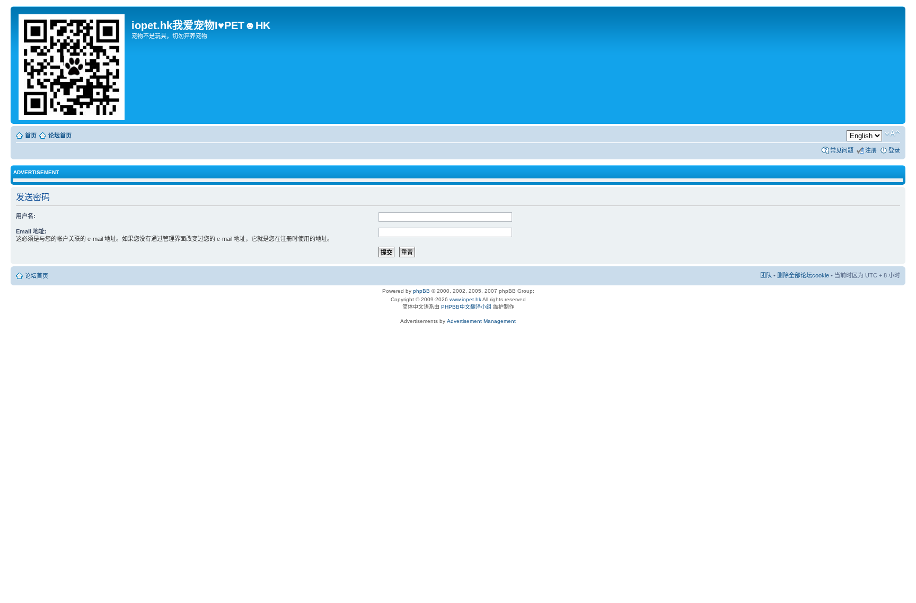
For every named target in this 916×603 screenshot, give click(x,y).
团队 (766, 275)
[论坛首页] (72, 65)
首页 (31, 135)
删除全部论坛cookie (803, 275)
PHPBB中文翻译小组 (466, 307)
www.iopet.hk (464, 299)
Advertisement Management (481, 321)
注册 (871, 150)
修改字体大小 (892, 133)
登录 (894, 150)
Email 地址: (31, 231)
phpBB (421, 291)
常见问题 (841, 150)
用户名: (26, 216)
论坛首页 (60, 135)
